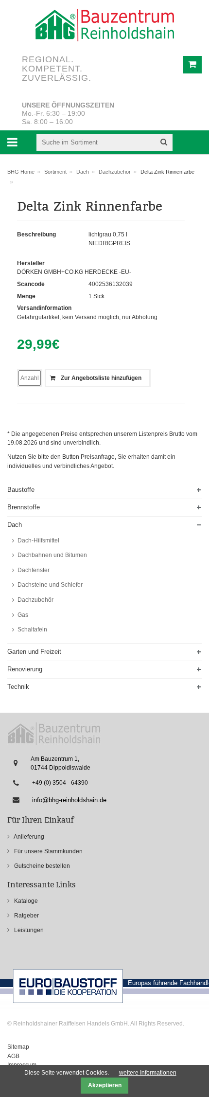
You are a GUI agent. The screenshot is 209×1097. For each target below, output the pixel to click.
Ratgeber (26, 915)
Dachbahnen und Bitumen (51, 555)
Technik (18, 686)
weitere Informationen (147, 1072)
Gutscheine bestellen (41, 866)
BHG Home (21, 172)
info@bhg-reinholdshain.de (69, 800)
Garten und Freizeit (34, 651)
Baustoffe (21, 489)
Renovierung (24, 669)
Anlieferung (28, 836)
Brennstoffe (23, 507)
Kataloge (25, 901)
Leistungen (28, 930)
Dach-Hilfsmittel (37, 540)
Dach (82, 172)
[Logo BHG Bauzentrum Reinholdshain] (104, 24)
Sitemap (18, 1046)
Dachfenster (33, 570)
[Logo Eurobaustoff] (54, 733)
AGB (13, 1056)
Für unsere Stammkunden (48, 851)
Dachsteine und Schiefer (49, 584)
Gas (22, 614)
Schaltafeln (31, 629)
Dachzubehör (115, 172)
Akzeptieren (105, 1085)
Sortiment (55, 172)
